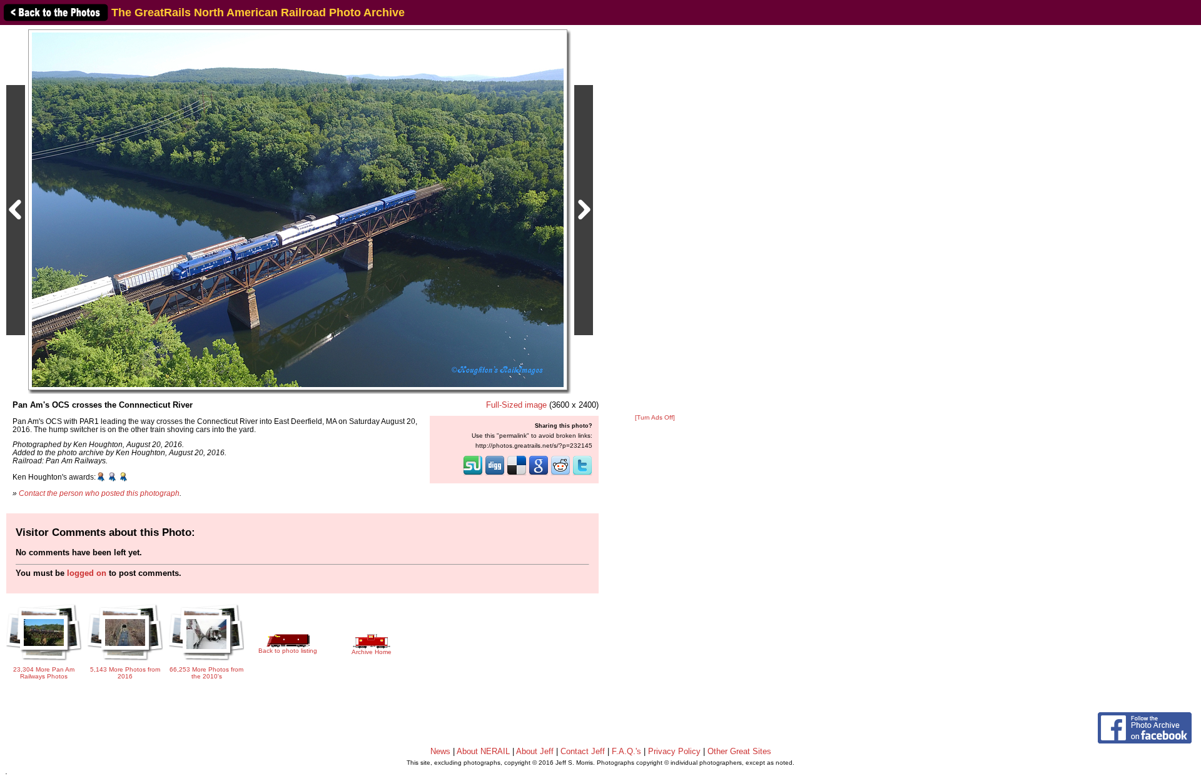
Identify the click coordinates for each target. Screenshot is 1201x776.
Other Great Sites (739, 751)
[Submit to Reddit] (560, 474)
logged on (86, 573)
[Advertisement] (655, 220)
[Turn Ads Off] (655, 417)
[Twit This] (582, 474)
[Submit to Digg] (495, 474)
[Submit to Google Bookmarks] (539, 474)
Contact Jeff (582, 751)
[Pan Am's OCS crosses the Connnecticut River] (298, 209)
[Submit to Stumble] (473, 474)
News (440, 751)
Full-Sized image (516, 405)
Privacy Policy (674, 751)
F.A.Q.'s (626, 751)
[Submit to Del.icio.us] (517, 474)
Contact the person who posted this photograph (99, 493)
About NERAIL (483, 751)
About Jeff (535, 751)
